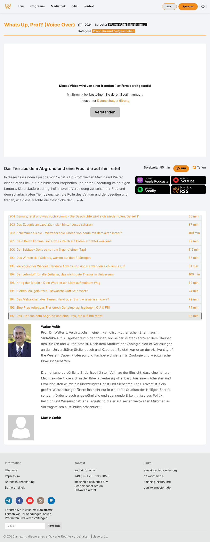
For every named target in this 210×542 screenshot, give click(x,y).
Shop (169, 6)
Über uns (11, 470)
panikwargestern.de (157, 487)
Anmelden (54, 525)
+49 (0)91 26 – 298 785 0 (92, 476)
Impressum (12, 476)
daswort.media (154, 476)
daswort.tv (100, 536)
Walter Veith (117, 24)
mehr (79, 200)
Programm (37, 6)
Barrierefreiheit (15, 487)
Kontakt (89, 6)
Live (21, 6)
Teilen (201, 167)
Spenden (188, 6)
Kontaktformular (85, 470)
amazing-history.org (157, 481)
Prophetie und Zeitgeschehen (113, 31)
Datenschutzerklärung (113, 101)
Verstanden (105, 112)
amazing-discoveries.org (160, 470)
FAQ (75, 6)
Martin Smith (137, 24)
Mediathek (58, 6)
